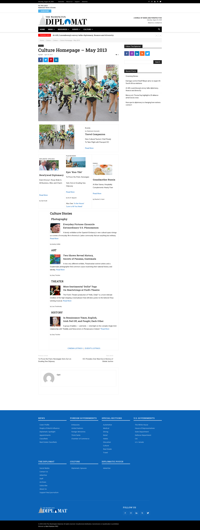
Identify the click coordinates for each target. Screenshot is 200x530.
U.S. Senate (139, 442)
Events (75, 29)
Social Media (44, 468)
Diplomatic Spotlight (47, 432)
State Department (142, 432)
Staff (41, 478)
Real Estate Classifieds (48, 442)
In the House (79, 203)
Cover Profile (44, 425)
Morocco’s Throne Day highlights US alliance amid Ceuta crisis (81, 35)
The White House (141, 425)
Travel (105, 452)
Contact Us (158, 22)
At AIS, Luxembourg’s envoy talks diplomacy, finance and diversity (142, 89)
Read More (89, 148)
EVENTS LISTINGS (92, 348)
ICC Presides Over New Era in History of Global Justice (98, 360)
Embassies (75, 425)
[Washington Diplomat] (62, 19)
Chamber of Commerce (80, 439)
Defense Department (143, 435)
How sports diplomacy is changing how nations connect (143, 104)
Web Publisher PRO (51, 526)
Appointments (45, 435)
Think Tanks (75, 435)
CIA (136, 439)
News (50, 29)
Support (77, 1)
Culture (87, 29)
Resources (62, 29)
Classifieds (44, 439)
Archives (43, 482)
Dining (105, 432)
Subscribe (61, 1)
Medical (106, 428)
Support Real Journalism (49, 492)
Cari (41, 54)
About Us (69, 1)
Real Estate (107, 449)
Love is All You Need (74, 206)
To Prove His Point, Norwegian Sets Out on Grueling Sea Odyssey (54, 360)
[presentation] (156, 35)
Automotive (107, 425)
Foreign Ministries (78, 432)
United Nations (77, 428)
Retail (105, 435)
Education (107, 442)
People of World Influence (49, 428)
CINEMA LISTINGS (75, 348)
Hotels (105, 439)
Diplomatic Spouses (79, 468)
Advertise (85, 1)
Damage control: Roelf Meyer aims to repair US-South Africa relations (143, 82)
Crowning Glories (132, 76)
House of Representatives (145, 428)
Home (42, 29)
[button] (159, 29)
